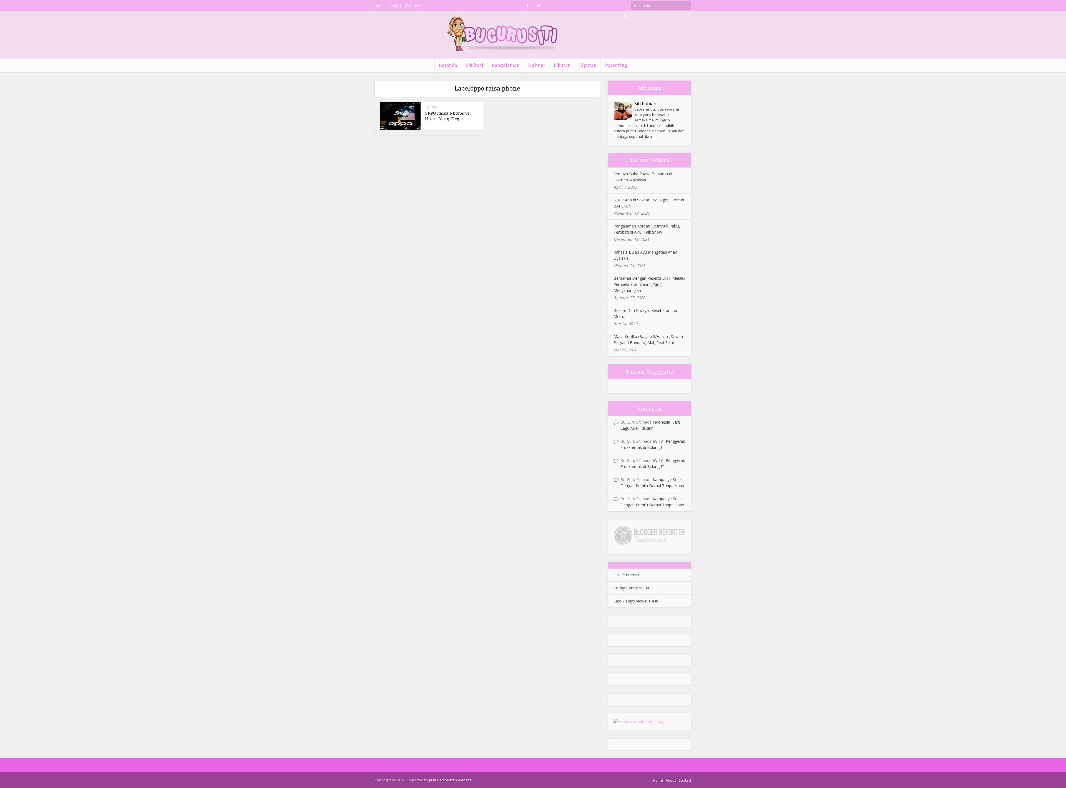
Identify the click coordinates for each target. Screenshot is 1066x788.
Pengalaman (506, 65)
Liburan (562, 65)
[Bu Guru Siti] (503, 34)
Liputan (588, 65)
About (380, 5)
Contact (394, 5)
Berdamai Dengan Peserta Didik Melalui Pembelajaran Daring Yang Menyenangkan (649, 284)
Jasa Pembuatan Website (450, 779)
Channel (412, 5)
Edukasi (474, 65)
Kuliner (536, 65)
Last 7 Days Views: (631, 601)
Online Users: (626, 574)
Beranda (448, 65)
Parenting (616, 65)
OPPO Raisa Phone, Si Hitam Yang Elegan (447, 115)
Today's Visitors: (629, 588)
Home (658, 780)
